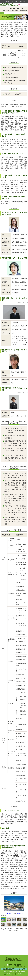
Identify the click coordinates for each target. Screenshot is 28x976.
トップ (1, 13)
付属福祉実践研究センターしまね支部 (14, 969)
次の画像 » (20, 913)
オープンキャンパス (9, 974)
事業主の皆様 (22, 1)
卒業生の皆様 (14, 1)
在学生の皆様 (6, 1)
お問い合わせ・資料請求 (20, 974)
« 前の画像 (8, 913)
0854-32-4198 (16, 8)
